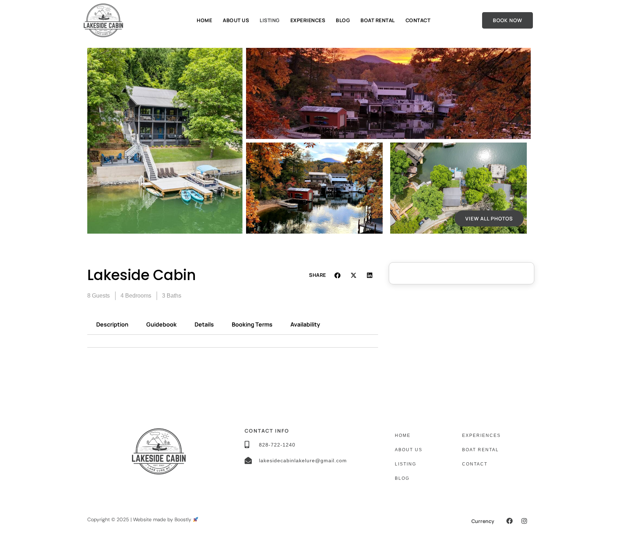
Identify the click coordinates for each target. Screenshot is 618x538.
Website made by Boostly (163, 519)
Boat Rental (377, 20)
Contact (418, 20)
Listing (270, 20)
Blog (343, 20)
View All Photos (489, 218)
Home (204, 20)
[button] (338, 275)
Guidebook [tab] (161, 324)
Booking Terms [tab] (252, 324)
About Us (236, 20)
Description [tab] (112, 324)
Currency (482, 521)
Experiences (307, 20)
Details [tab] (204, 324)
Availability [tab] (305, 324)
